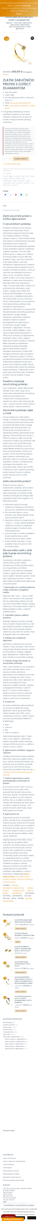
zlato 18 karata (7, 185)
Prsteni (12, 882)
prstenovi (11, 178)
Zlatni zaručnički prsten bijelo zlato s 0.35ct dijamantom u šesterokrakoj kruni (23, 980)
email (4, 1202)
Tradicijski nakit (8, 1032)
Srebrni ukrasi (7, 1029)
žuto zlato (15, 185)
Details (18, 942)
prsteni (32, 176)
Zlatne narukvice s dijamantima (15, 1039)
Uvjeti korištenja (8, 1164)
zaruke (15, 180)
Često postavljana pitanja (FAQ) (13, 1180)
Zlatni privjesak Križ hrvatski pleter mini (23, 921)
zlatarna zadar (7, 182)
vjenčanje (17, 178)
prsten (27, 176)
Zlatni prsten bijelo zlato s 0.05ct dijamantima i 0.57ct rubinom (23, 1000)
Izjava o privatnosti (9, 1158)
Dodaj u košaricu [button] (21, 928)
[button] (32, 38)
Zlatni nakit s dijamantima (11, 1037)
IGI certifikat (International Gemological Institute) (19, 772)
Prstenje (6, 882)
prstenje (5, 178)
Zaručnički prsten (22, 876)
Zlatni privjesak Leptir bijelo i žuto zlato (22, 964)
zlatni (13, 182)
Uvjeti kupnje (7, 1167)
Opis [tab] (5, 206)
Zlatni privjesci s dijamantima (14, 1046)
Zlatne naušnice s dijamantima (15, 1041)
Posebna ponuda (8, 1025)
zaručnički (8, 901)
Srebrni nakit (7, 1027)
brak (5, 893)
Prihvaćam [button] (32, 1218)
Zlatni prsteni (21, 169)
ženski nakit (21, 180)
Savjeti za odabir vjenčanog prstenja (18, 879)
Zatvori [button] (19, 13)
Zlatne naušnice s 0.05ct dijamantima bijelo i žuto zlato (23, 949)
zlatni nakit (19, 182)
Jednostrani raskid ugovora (12, 1177)
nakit (23, 176)
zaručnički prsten (8, 180)
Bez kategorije (8, 1022)
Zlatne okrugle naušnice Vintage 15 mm (24, 934)
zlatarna (28, 180)
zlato (32, 182)
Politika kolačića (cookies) (11, 1174)
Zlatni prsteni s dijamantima (14, 1048)
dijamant (11, 176)
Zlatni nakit (13, 169)
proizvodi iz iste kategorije (20, 103)
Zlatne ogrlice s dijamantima (14, 1044)
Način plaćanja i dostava (11, 1171)
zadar (23, 178)
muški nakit (17, 176)
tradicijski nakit (23, 890)
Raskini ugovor (9, 1216)
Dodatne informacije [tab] (11, 210)
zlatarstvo (18, 888)
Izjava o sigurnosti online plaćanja (14, 1161)
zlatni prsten (27, 182)
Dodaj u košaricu (21, 159)
